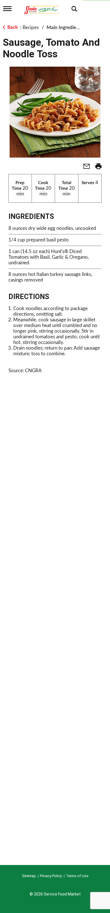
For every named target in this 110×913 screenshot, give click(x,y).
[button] (84, 168)
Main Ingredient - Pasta (71, 27)
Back (12, 27)
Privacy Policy (51, 876)
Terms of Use (77, 876)
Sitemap (29, 876)
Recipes (31, 27)
